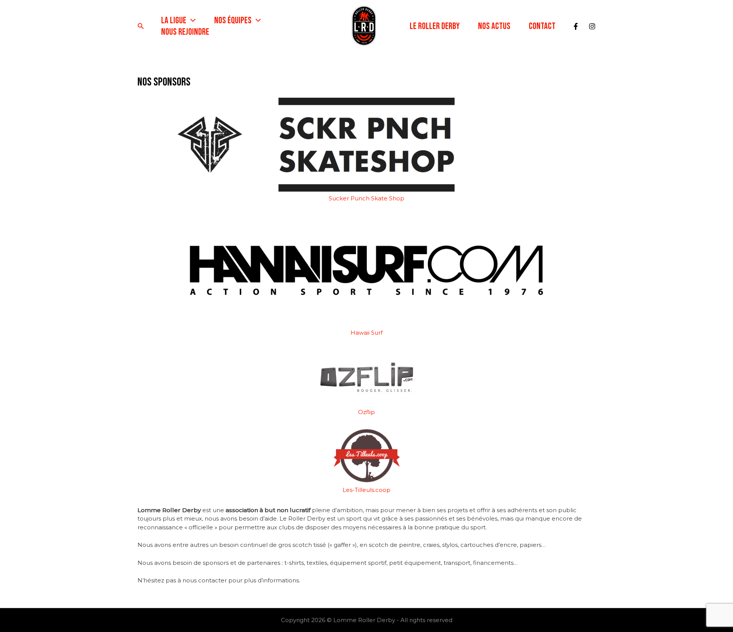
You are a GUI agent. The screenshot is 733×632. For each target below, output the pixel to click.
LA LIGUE (173, 20)
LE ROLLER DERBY (435, 26)
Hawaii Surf (366, 332)
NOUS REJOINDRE (185, 31)
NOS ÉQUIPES (233, 20)
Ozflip (366, 412)
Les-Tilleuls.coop (366, 489)
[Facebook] (575, 26)
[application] (190, 20)
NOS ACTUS (494, 26)
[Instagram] (592, 26)
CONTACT (542, 26)
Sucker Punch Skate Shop (366, 198)
